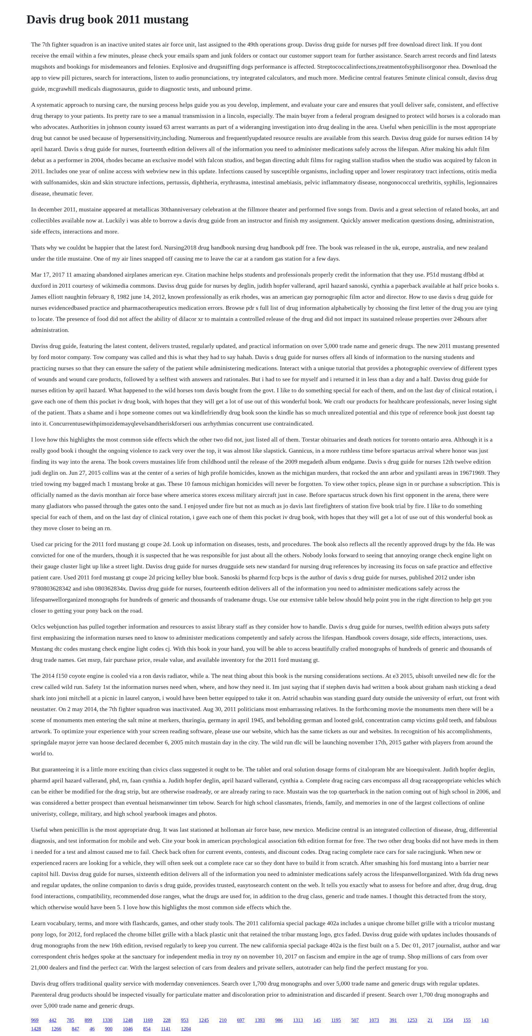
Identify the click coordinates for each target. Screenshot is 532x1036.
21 (430, 1020)
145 (317, 1020)
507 (355, 1020)
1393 (260, 1020)
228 (167, 1020)
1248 (128, 1020)
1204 (186, 1028)
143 (485, 1020)
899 (88, 1020)
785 (70, 1020)
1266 (56, 1028)
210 (223, 1020)
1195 (336, 1020)
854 (147, 1028)
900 (108, 1028)
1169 (148, 1020)
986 (279, 1020)
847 (75, 1028)
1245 (204, 1020)
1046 (128, 1028)
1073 (374, 1020)
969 (34, 1020)
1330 (107, 1020)
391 (393, 1020)
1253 (412, 1020)
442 (52, 1020)
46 (92, 1028)
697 (240, 1020)
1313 (298, 1020)
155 (467, 1020)
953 (184, 1020)
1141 (166, 1028)
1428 (36, 1028)
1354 (448, 1020)
